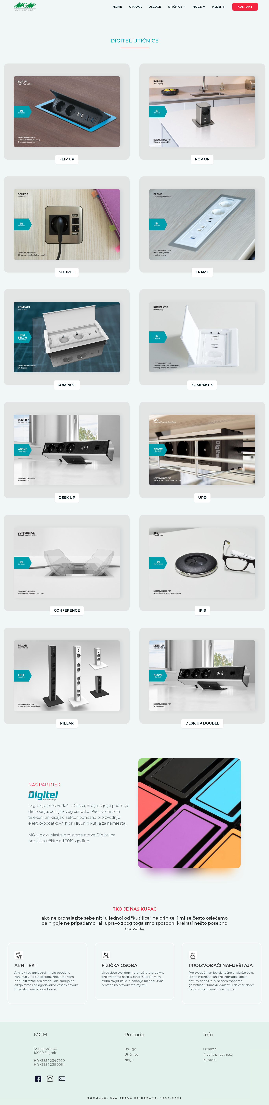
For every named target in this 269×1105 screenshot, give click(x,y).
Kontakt (245, 6)
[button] (176, 7)
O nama (135, 6)
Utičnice (131, 1054)
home (117, 6)
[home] (25, 6)
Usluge (155, 6)
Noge (129, 1060)
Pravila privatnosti (218, 1054)
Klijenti (218, 6)
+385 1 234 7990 (52, 1061)
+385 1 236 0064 (52, 1064)
